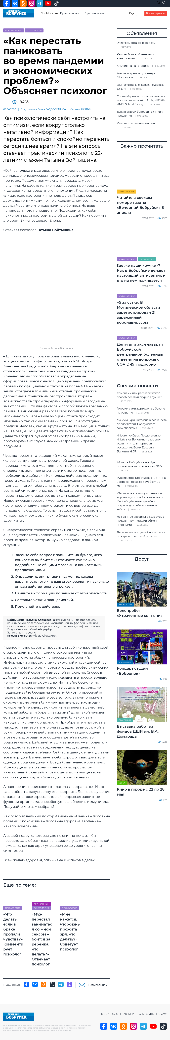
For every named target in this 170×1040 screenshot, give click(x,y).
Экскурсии (125, 604)
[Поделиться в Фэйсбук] (26, 984)
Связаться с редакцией (117, 1014)
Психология (34, 30)
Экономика (147, 259)
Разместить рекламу (152, 1014)
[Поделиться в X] (52, 984)
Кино (122, 783)
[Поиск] (164, 2)
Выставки (125, 720)
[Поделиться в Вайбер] (69, 984)
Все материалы (155, 13)
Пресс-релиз (126, 191)
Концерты (125, 662)
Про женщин (41, 904)
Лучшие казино (95, 13)
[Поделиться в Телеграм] (61, 984)
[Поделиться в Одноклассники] (43, 984)
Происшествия (70, 13)
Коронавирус (13, 30)
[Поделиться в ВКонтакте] (35, 984)
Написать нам (98, 985)
